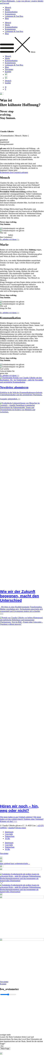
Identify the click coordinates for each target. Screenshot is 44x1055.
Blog (7, 18)
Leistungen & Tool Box (14, 16)
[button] (22, 45)
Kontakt (8, 72)
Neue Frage (5, 1048)
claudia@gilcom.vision (17, 828)
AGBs (7, 838)
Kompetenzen (10, 14)
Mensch (8, 7)
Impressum (9, 832)
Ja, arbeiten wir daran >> (9, 239)
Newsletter (9, 69)
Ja (2, 1046)
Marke (7, 10)
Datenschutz (9, 836)
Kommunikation (11, 12)
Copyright (9, 834)
